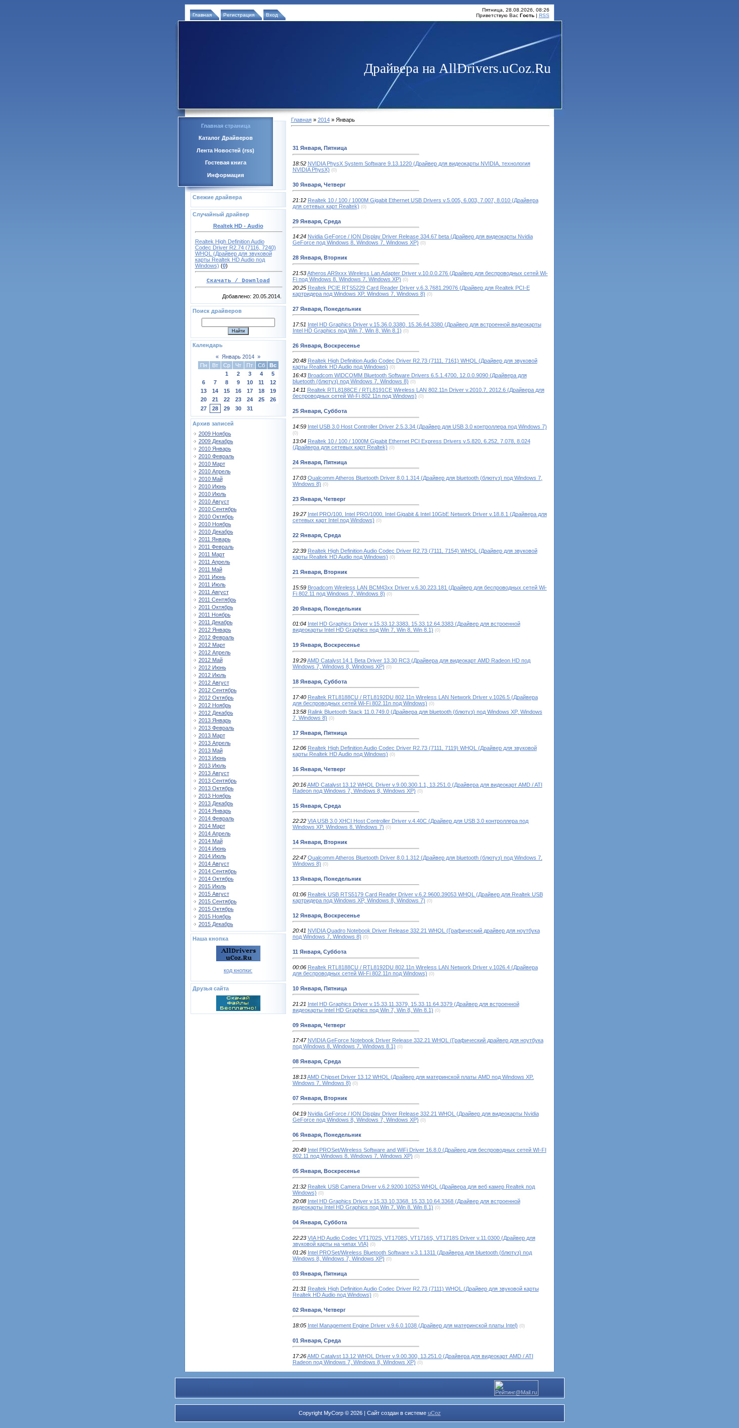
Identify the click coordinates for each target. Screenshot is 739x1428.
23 (238, 399)
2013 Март (212, 735)
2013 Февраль (216, 728)
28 (215, 408)
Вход (272, 15)
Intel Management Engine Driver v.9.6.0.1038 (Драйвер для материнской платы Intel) (413, 1325)
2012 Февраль (216, 637)
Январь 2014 (238, 357)
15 (227, 391)
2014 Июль (212, 856)
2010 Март (212, 464)
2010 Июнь (212, 486)
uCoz (434, 1413)
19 (273, 391)
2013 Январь (215, 720)
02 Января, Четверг (319, 1310)
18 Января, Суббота (320, 682)
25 (261, 399)
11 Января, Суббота (319, 952)
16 (238, 391)
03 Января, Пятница (320, 1274)
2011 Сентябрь (217, 600)
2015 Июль (212, 886)
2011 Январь (215, 539)
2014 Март (212, 826)
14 (215, 391)
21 (215, 399)
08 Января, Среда (317, 1061)
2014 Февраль (216, 818)
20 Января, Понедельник (327, 609)
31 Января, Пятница (320, 148)
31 (250, 408)
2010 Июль (212, 494)
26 (273, 399)
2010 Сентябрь (218, 509)
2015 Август (214, 894)
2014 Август (214, 864)
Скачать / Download (238, 281)
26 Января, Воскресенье (326, 346)
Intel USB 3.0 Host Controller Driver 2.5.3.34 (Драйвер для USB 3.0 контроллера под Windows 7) (427, 427)
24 (250, 399)
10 (250, 382)
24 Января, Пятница (320, 462)
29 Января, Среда (317, 221)
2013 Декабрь (216, 803)
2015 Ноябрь (215, 916)
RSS (544, 15)
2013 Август (214, 773)
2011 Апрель (214, 562)
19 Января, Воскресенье (326, 645)
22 (227, 399)
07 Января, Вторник (320, 1098)
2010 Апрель (215, 471)
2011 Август (214, 592)
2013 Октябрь (216, 788)
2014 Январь (215, 811)
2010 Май (211, 479)
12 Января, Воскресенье (326, 915)
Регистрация (238, 15)
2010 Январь (215, 449)
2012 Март (212, 645)
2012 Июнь (212, 667)
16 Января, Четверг (319, 769)
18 (261, 391)
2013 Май (211, 750)
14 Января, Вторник (320, 842)
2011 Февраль (216, 547)
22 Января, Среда (317, 535)
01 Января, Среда (317, 1340)
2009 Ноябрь (215, 434)
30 (238, 408)
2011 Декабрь (216, 622)
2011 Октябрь (216, 607)
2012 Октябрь (216, 698)
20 (204, 399)
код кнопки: (238, 970)
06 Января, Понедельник (327, 1135)
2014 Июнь (212, 849)
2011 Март (212, 554)
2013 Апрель (215, 743)
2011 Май (210, 569)
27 (204, 408)
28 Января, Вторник (320, 258)
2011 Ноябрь (215, 615)
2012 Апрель (215, 652)
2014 (324, 120)
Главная (202, 15)
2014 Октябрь (216, 879)
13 (204, 391)
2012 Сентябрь (218, 690)
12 (273, 382)
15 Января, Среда (317, 806)
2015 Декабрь (216, 924)
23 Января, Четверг (319, 499)
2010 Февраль (216, 456)
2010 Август (214, 501)
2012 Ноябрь (215, 705)
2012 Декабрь (216, 713)
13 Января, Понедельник (327, 879)
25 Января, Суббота (320, 411)
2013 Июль (212, 766)
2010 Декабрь (216, 532)
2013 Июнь (212, 758)
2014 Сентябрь (218, 871)
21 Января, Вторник (320, 572)
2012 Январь (215, 630)
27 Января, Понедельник (327, 309)
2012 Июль (212, 675)
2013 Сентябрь (218, 781)
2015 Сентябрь (218, 901)
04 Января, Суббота (320, 1222)
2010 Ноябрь (215, 524)
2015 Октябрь (216, 909)
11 (261, 382)
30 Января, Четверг (319, 185)
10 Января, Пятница (320, 988)
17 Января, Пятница (320, 733)
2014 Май (211, 841)
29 (227, 408)
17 (250, 391)
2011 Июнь (212, 577)
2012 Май (211, 660)
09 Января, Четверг (319, 1025)
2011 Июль (212, 584)
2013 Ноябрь (215, 796)
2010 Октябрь (216, 517)
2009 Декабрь (216, 441)
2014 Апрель (215, 833)
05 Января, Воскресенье (326, 1171)
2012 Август (214, 683)
